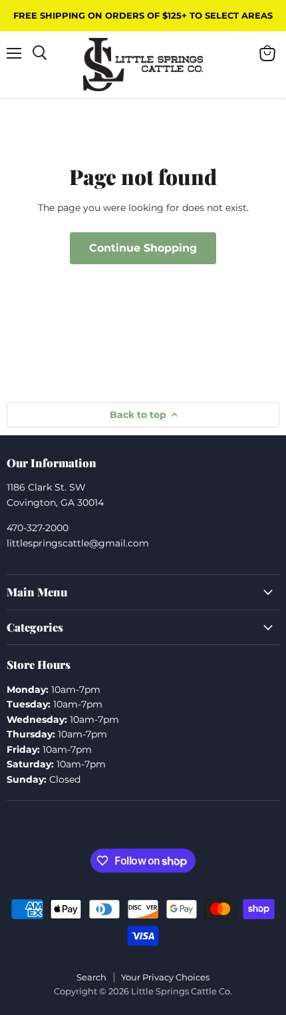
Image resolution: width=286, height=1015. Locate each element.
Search (91, 977)
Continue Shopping (143, 248)
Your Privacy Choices (165, 977)
